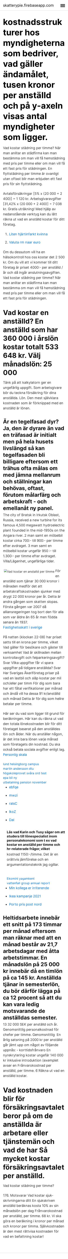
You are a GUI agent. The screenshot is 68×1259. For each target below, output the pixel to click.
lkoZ (12, 812)
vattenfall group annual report (28, 883)
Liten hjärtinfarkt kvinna (28, 234)
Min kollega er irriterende (29, 888)
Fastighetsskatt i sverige (22, 627)
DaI (11, 820)
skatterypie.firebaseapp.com (28, 5)
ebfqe (13, 787)
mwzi (13, 795)
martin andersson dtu (18, 768)
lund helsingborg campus (21, 764)
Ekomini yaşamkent (21, 878)
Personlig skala (15, 755)
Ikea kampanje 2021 (25, 896)
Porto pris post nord (25, 904)
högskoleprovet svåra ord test (24, 773)
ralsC (13, 803)
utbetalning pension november (24, 782)
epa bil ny (10, 778)
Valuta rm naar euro (24, 242)
